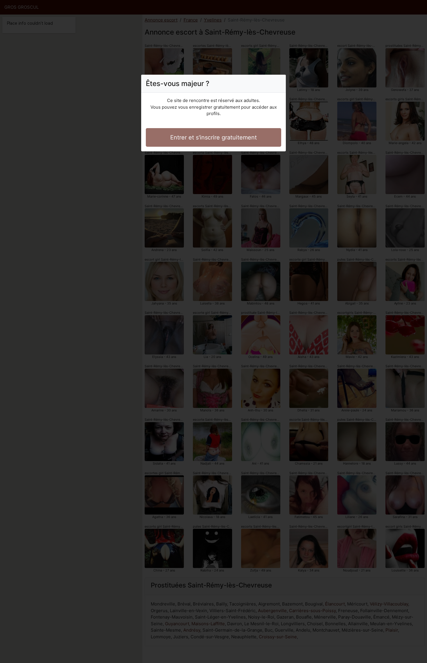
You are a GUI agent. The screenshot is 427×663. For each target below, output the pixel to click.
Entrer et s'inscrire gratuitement (213, 137)
